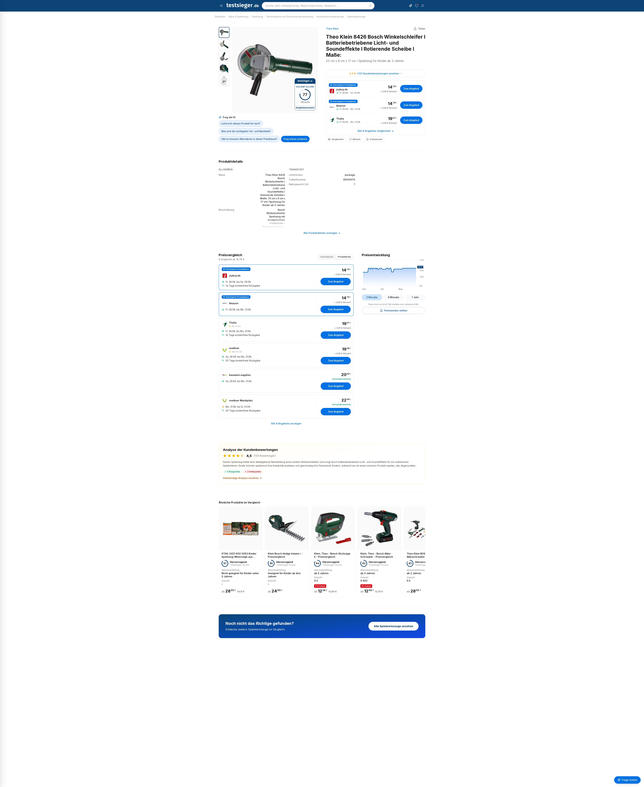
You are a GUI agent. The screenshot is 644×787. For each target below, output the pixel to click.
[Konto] (422, 5)
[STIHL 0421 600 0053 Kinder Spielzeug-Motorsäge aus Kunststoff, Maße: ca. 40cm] (240, 551)
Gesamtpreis (326, 257)
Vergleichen (338, 139)
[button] (275, 70)
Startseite (220, 16)
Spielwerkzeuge (356, 16)
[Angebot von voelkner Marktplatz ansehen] (286, 406)
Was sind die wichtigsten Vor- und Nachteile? (246, 131)
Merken (356, 139)
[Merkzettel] (416, 5)
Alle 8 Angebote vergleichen (374, 130)
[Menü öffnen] (221, 5)
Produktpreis (344, 257)
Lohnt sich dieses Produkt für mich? (240, 123)
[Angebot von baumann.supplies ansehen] (286, 381)
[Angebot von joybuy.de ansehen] (375, 89)
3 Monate (372, 297)
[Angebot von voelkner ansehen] (286, 355)
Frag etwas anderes (295, 138)
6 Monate (393, 297)
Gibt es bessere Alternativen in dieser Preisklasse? (249, 138)
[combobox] (318, 5)
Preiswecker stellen (395, 310)
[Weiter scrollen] (424, 549)
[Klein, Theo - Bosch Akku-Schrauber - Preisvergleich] (379, 551)
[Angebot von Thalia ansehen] (375, 120)
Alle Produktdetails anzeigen (320, 233)
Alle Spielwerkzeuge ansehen (393, 626)
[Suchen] (370, 5)
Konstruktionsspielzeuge (330, 16)
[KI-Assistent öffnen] (410, 5)
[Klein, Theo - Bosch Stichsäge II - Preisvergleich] (333, 551)
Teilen (421, 28)
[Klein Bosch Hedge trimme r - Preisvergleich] (286, 551)
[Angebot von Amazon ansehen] (375, 105)
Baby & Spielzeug (238, 16)
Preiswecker (376, 139)
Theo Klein (332, 28)
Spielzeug (257, 16)
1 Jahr (415, 297)
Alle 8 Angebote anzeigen (286, 423)
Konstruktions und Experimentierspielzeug (290, 16)
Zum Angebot (411, 88)
